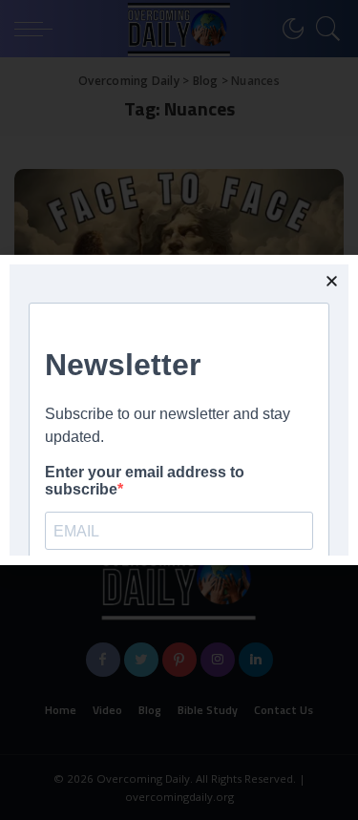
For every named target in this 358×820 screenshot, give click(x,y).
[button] (332, 281)
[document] (179, 410)
